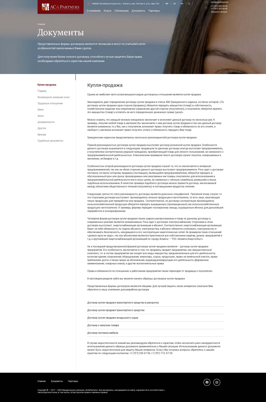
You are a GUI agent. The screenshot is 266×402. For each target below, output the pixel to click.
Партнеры (73, 381)
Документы (57, 381)
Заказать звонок (219, 12)
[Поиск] (189, 3)
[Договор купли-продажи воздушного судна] (155, 318)
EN (174, 3)
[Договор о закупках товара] (155, 325)
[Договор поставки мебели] (155, 333)
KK (182, 3)
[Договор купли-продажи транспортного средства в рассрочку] (155, 303)
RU (167, 3)
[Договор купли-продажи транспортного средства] (155, 310)
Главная (42, 381)
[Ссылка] (60, 7)
